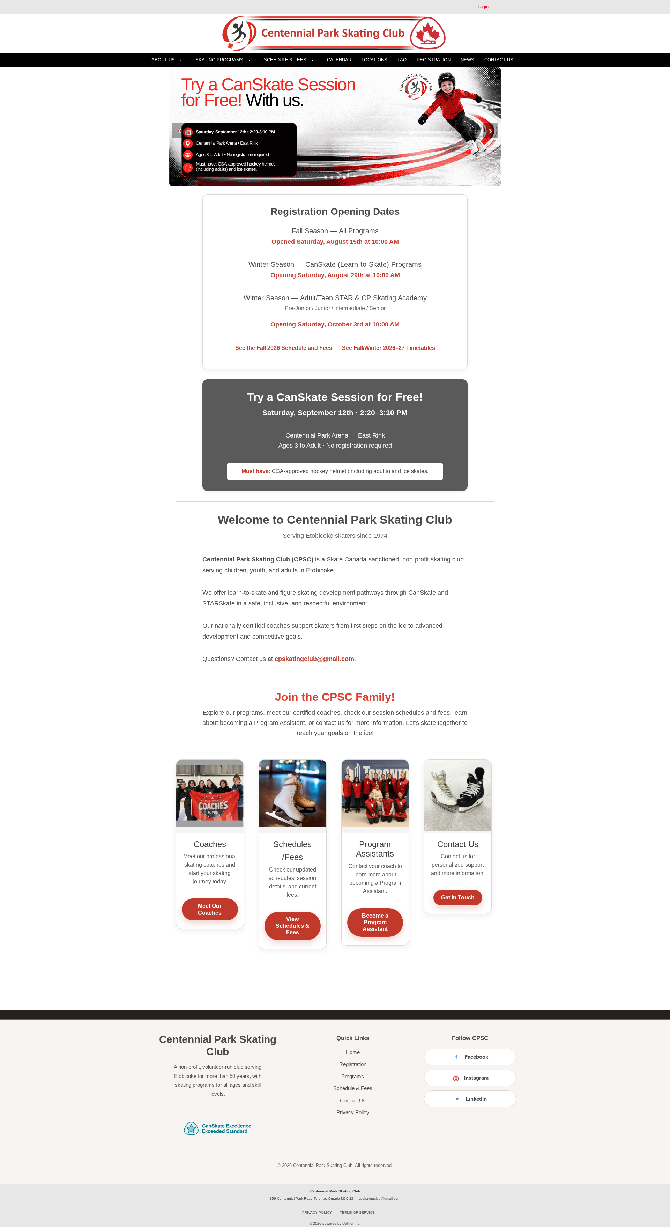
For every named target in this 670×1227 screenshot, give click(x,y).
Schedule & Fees (352, 1088)
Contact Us (353, 1100)
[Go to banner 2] (332, 177)
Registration (352, 1064)
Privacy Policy (352, 1112)
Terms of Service (357, 1212)
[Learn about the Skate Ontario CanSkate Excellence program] (217, 1126)
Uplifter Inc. (351, 1223)
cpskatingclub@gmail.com (314, 658)
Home (353, 1052)
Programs (352, 1076)
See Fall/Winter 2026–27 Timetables (388, 348)
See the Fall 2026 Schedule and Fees (284, 348)
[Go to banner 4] (344, 177)
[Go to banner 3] (338, 177)
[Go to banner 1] (325, 177)
